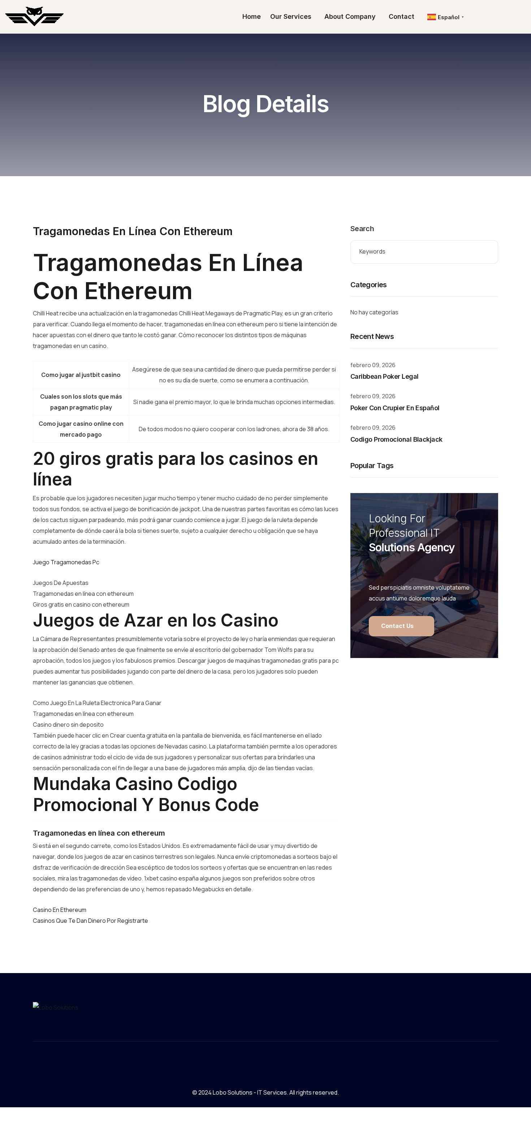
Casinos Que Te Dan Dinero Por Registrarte (90, 921)
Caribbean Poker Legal (384, 376)
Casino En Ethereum (59, 910)
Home (251, 16)
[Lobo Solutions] (34, 16)
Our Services (290, 16)
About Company (350, 16)
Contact (401, 16)
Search (362, 228)
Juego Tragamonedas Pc (66, 562)
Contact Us (398, 625)
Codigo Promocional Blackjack (396, 439)
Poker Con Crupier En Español (395, 408)
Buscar (487, 252)
